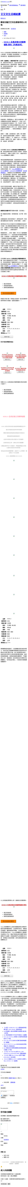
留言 (14, 1078)
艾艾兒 (2, 1069)
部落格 (5, 33)
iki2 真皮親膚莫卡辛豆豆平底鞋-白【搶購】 (15, 1035)
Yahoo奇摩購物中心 (17, 169)
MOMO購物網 (4, 171)
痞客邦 (10, 1078)
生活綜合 (13, 28)
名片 (5, 35)
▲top (2, 1085)
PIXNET (7, 1162)
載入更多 (3, 1088)
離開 (9, 1184)
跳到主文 (3, 18)
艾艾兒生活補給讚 (11, 14)
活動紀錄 (12, 1082)
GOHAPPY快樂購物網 (16, 171)
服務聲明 (17, 1163)
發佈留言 (3, 1097)
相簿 (5, 31)
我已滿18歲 (3, 1184)
